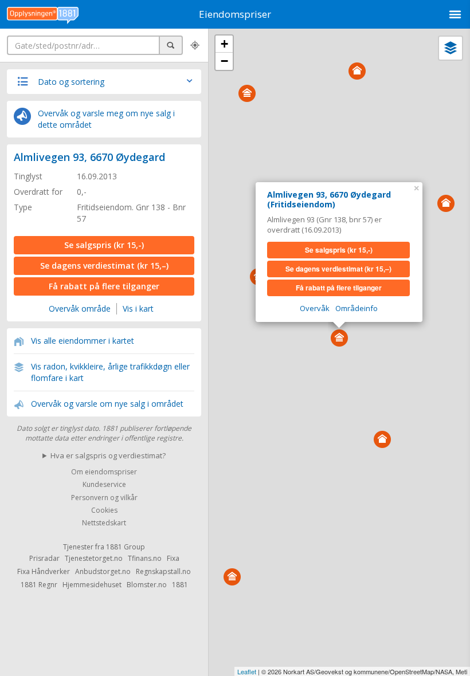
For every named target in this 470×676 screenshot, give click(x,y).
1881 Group (125, 547)
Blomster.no (147, 584)
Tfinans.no (145, 558)
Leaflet (246, 671)
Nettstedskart (104, 523)
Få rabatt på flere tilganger (104, 286)
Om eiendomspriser (104, 472)
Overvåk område (80, 308)
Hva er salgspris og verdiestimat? (108, 455)
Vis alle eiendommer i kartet (82, 340)
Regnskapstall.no (163, 571)
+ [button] (224, 44)
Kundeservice (104, 485)
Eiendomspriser (235, 14)
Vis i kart (138, 308)
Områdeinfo (356, 308)
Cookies (104, 510)
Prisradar (44, 558)
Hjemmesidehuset (92, 584)
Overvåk (315, 308)
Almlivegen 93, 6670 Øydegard (89, 157)
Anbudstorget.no (103, 571)
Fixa (173, 558)
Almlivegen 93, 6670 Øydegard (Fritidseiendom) (329, 199)
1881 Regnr (39, 584)
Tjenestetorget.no (94, 558)
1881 (180, 584)
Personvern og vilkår (104, 497)
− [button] (224, 61)
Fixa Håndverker (43, 571)
